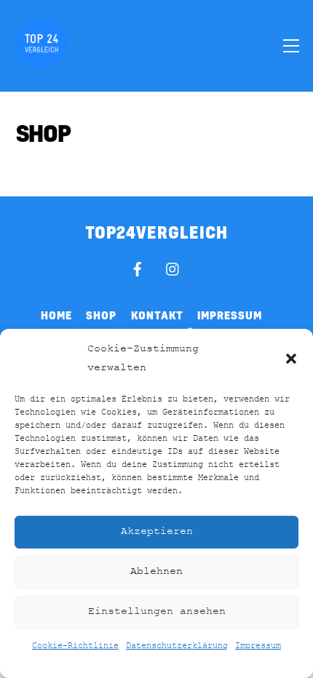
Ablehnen (156, 571)
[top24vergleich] (41, 62)
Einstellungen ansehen (157, 611)
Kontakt (157, 315)
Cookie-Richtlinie (75, 646)
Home (56, 315)
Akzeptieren (157, 531)
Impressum (258, 646)
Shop (101, 315)
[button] (291, 358)
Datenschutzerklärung (177, 646)
